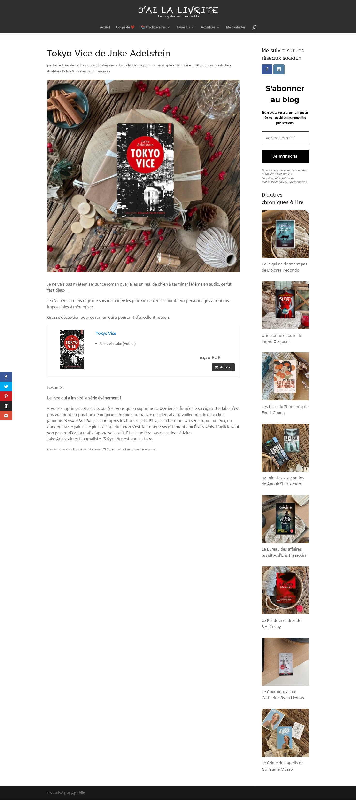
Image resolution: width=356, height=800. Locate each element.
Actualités (208, 27)
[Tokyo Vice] (71, 349)
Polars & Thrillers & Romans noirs (86, 71)
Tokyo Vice (106, 333)
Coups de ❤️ (125, 27)
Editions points (213, 65)
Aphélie (78, 793)
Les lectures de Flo (66, 65)
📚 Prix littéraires (153, 27)
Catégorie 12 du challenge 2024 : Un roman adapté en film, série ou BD (149, 65)
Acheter (226, 367)
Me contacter (235, 27)
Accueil (105, 27)
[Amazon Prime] (228, 358)
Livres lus (183, 27)
